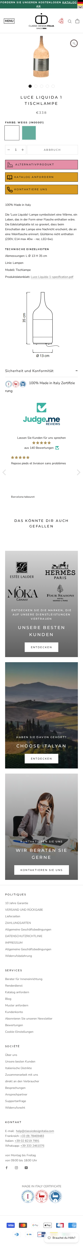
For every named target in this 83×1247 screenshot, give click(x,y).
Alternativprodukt (34, 164)
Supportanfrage (15, 1101)
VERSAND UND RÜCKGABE (24, 910)
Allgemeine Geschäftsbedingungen (28, 929)
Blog (8, 999)
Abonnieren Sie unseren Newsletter (28, 1019)
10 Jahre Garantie (16, 903)
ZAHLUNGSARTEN (18, 923)
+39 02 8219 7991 (27, 1141)
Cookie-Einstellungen (19, 1032)
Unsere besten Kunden (20, 1062)
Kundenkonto (14, 1012)
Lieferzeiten (12, 916)
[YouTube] (26, 1167)
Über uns (11, 1055)
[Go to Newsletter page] (61, 21)
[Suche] (70, 21)
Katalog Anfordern (34, 177)
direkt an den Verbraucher (22, 1081)
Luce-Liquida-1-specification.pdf (52, 277)
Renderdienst (14, 986)
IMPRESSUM (14, 943)
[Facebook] (6, 1167)
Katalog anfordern (17, 992)
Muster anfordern (16, 1005)
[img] (41, 442)
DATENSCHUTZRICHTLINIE (23, 936)
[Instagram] (16, 1167)
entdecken (41, 647)
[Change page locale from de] (80, 4)
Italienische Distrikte (18, 1068)
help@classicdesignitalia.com (35, 1131)
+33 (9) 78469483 (32, 1136)
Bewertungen (14, 1025)
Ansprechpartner (16, 1094)
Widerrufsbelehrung (18, 956)
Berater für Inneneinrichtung (23, 979)
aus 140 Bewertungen (39, 448)
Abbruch (52, 149)
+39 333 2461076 (32, 1146)
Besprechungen (15, 1088)
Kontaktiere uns (30, 189)
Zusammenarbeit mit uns (21, 1075)
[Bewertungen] (41, 414)
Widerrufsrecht (15, 1108)
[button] (5, 472)
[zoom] (74, 43)
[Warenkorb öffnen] (77, 21)
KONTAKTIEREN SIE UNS (41, 870)
